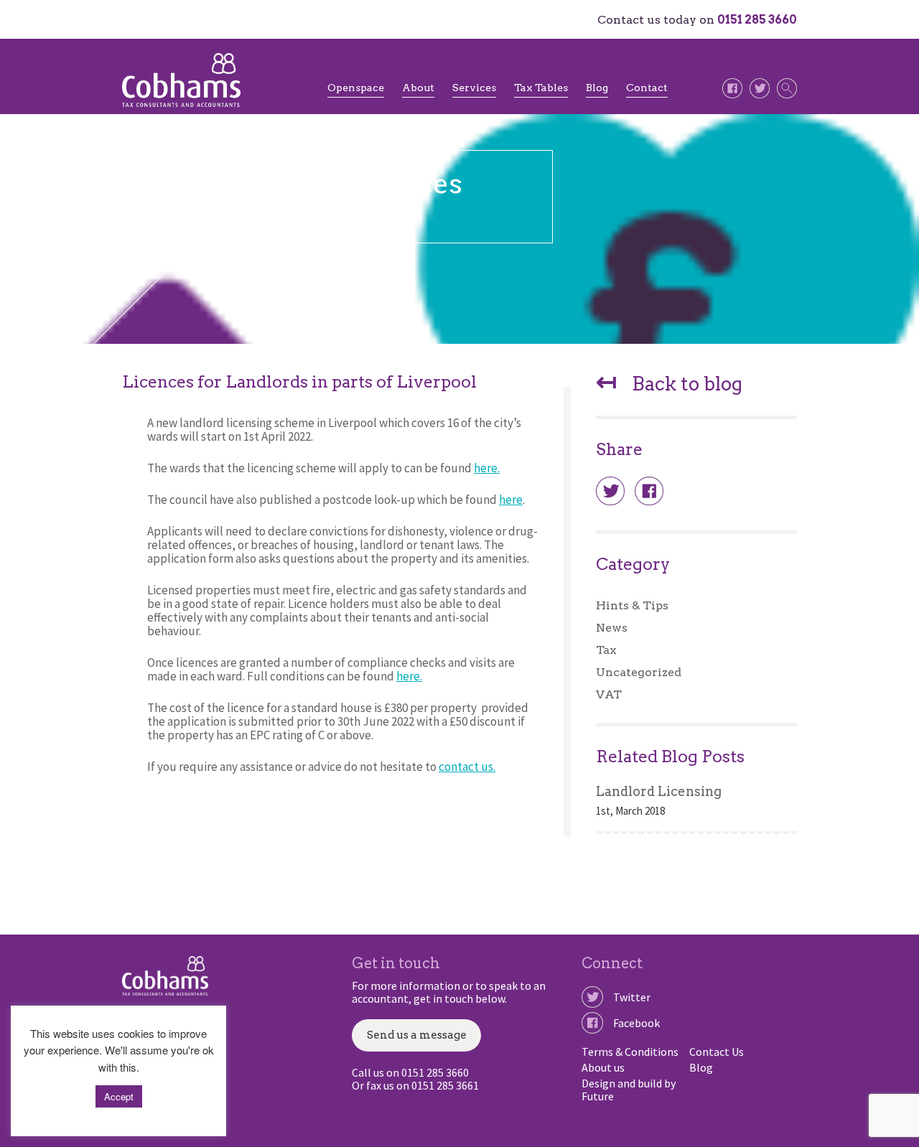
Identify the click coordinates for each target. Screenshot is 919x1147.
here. (487, 468)
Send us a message (417, 1035)
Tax (606, 650)
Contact (647, 87)
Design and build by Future (629, 1089)
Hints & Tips (632, 605)
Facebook (636, 1023)
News (612, 628)
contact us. (467, 766)
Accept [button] (119, 1096)
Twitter (631, 997)
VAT (609, 694)
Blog (597, 87)
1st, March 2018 (630, 811)
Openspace (355, 87)
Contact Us (716, 1051)
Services (474, 87)
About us (603, 1067)
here (511, 499)
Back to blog (669, 385)
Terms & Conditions (630, 1051)
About (418, 87)
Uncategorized (638, 672)
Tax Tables (541, 87)
